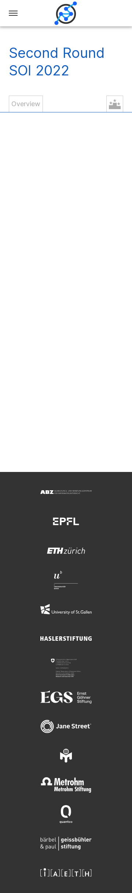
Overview (25, 104)
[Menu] (13, 13)
